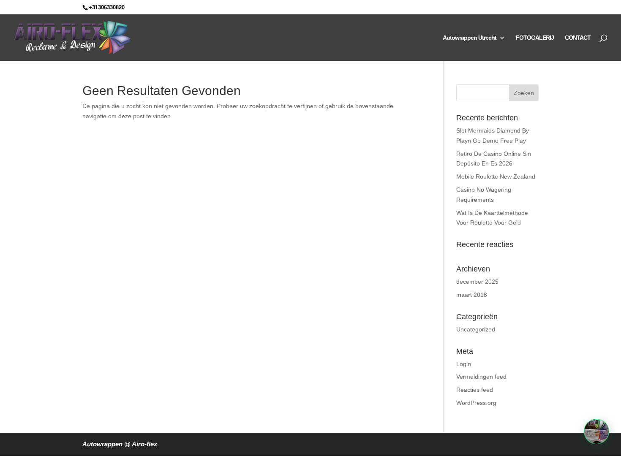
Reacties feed (474, 389)
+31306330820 (107, 7)
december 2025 (477, 281)
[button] (596, 431)
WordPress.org (476, 402)
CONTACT (578, 38)
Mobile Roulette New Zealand (495, 176)
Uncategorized (475, 329)
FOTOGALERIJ (535, 38)
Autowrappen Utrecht (469, 38)
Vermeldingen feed (481, 376)
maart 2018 (471, 294)
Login (463, 364)
